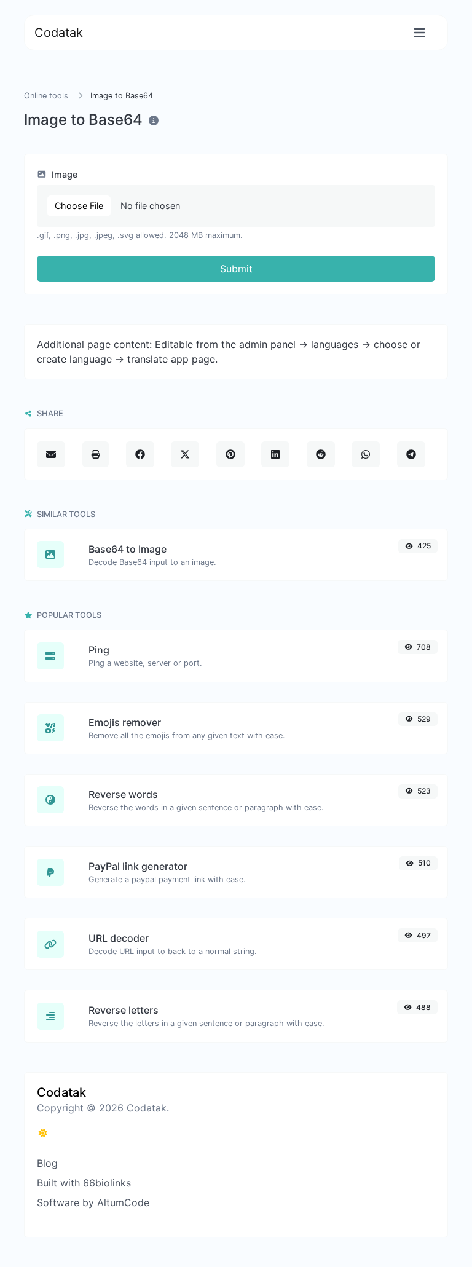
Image (63, 174)
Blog (47, 1163)
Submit (236, 268)
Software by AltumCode (93, 1202)
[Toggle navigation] (419, 33)
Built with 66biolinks (84, 1183)
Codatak (58, 32)
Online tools (46, 95)
